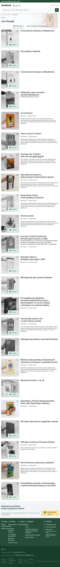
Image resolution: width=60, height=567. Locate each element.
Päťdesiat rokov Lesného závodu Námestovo (32, 93)
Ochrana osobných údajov (20, 561)
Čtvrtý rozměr (27, 216)
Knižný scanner (13, 542)
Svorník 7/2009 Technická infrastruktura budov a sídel (34, 237)
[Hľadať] (57, 10)
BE (55, 561)
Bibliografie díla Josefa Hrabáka (36, 277)
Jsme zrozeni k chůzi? (30, 133)
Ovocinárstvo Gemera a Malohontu (37, 31)
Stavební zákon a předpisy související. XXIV (32, 258)
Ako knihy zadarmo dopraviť (11, 530)
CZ (34, 561)
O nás (27, 527)
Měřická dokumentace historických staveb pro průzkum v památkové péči (39, 361)
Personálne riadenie (30, 51)
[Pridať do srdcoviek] (17, 31)
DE (39, 561)
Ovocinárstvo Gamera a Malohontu (37, 72)
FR (53, 561)
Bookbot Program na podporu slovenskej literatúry (31, 531)
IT (47, 561)
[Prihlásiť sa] (51, 5)
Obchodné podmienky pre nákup (4, 561)
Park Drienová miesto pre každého (37, 462)
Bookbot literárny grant (32, 535)
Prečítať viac (23, 123)
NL (50, 561)
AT (36, 561)
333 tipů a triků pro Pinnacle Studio (37, 442)
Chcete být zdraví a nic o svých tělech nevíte (31, 319)
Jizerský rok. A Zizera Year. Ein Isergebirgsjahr (32, 155)
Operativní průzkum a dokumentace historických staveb (37, 176)
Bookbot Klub (29, 537)
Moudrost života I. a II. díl (32, 380)
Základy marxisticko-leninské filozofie (39, 339)
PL (58, 561)
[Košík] (54, 5)
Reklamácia (21, 524)
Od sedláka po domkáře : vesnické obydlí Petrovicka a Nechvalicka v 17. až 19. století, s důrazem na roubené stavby (35, 301)
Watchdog (4, 528)
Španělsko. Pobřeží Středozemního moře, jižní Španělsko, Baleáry (37, 402)
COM (42, 561)
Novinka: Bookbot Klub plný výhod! (10, 1)
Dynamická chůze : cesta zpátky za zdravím (32, 196)
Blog (26, 524)
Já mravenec (26, 113)
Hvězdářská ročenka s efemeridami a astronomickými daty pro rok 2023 (38, 484)
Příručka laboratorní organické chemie (39, 421)
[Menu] (57, 5)
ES (45, 561)
